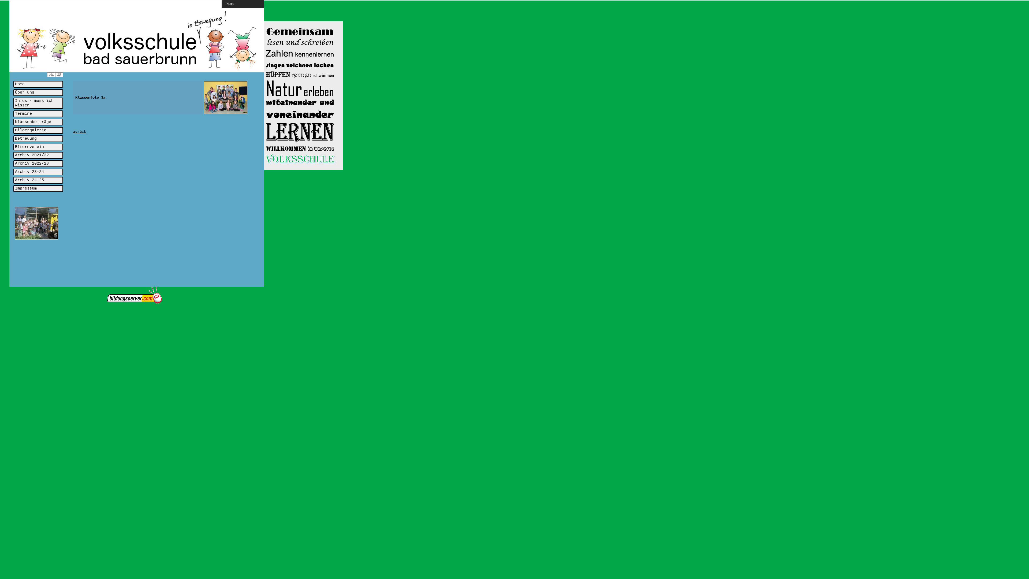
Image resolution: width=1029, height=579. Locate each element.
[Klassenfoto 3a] (225, 113)
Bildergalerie (30, 130)
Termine (23, 114)
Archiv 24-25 (29, 180)
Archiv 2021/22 (32, 155)
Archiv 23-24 (29, 172)
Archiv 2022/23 (32, 163)
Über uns (24, 92)
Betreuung (26, 138)
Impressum (26, 188)
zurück (79, 131)
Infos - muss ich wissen (34, 103)
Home (230, 3)
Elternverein (29, 147)
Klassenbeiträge (33, 122)
